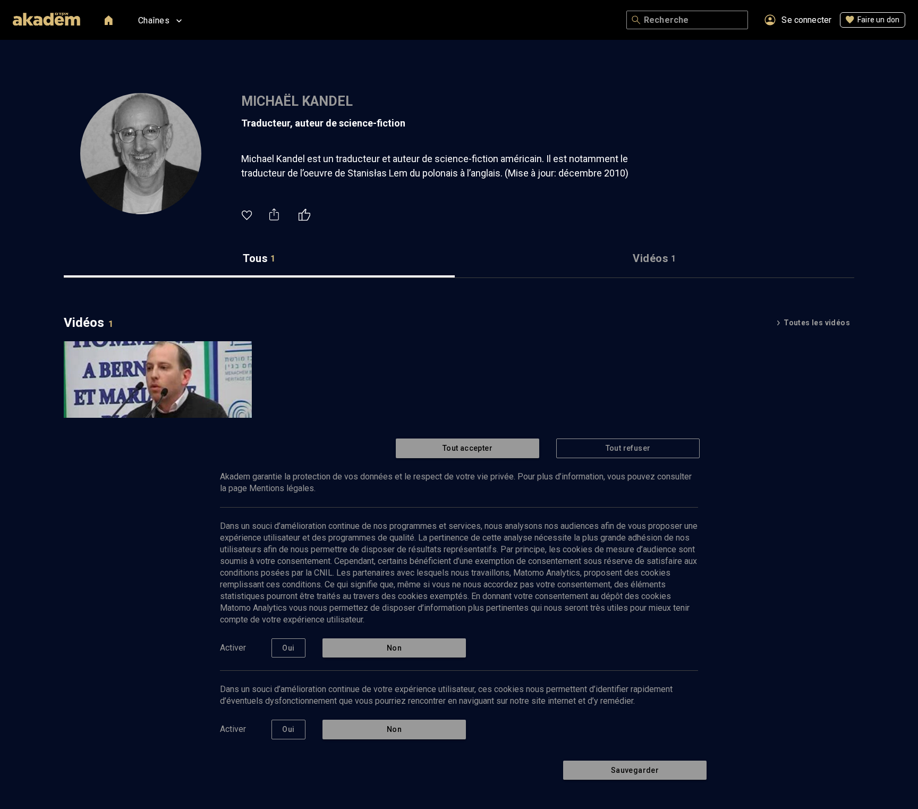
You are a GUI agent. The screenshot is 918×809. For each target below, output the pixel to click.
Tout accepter (467, 448)
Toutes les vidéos (817, 322)
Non (394, 648)
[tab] (259, 259)
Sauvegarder (635, 770)
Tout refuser (628, 448)
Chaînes (153, 20)
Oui (288, 648)
